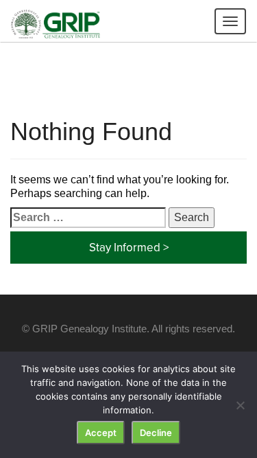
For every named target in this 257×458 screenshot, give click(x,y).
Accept (101, 432)
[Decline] (240, 405)
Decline (156, 432)
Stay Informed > (129, 247)
